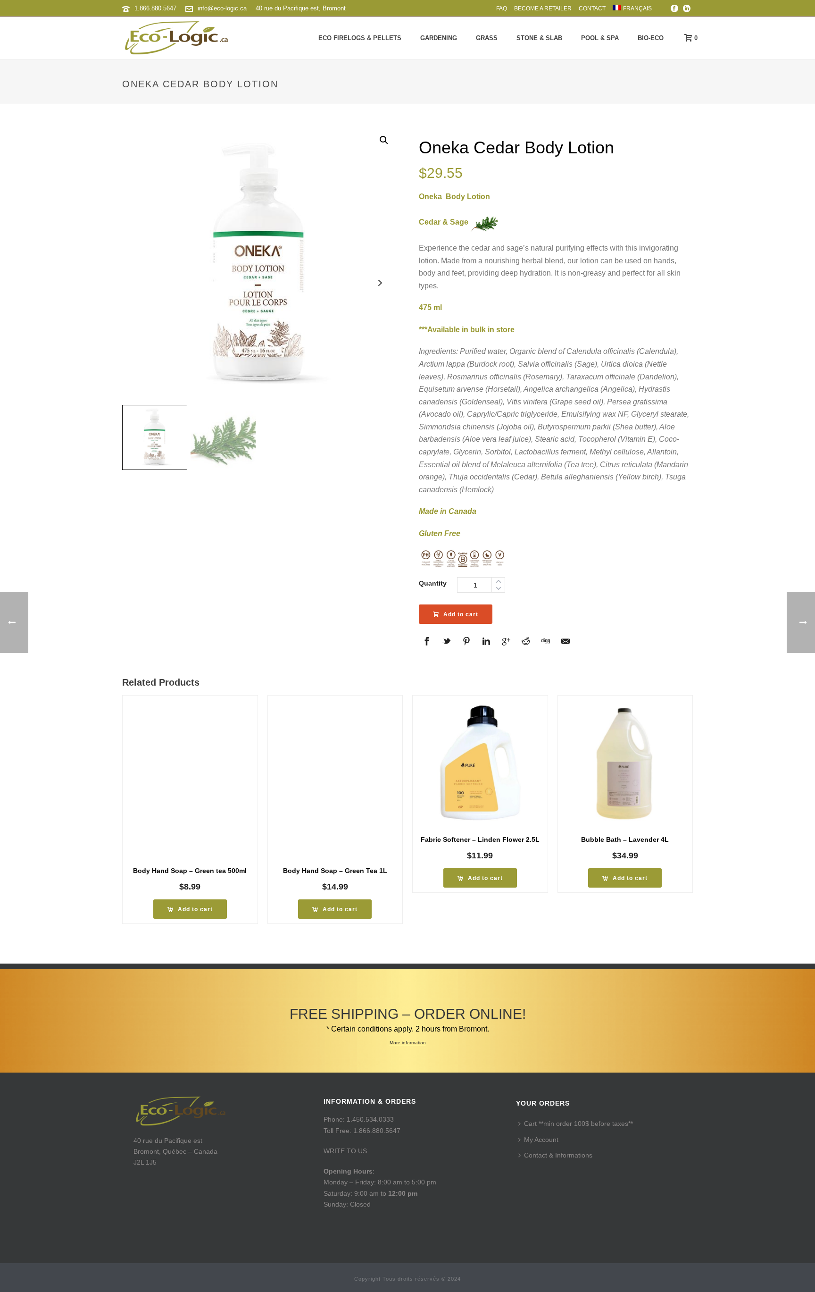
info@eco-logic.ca (222, 8)
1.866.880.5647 (155, 8)
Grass (487, 38)
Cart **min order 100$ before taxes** (578, 1123)
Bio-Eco (651, 38)
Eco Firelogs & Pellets (359, 38)
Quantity (433, 583)
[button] (383, 140)
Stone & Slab (539, 38)
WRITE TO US (345, 1151)
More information (408, 1042)
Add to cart (460, 614)
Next (380, 283)
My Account (541, 1139)
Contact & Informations (558, 1155)
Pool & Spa (600, 38)
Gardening (438, 38)
